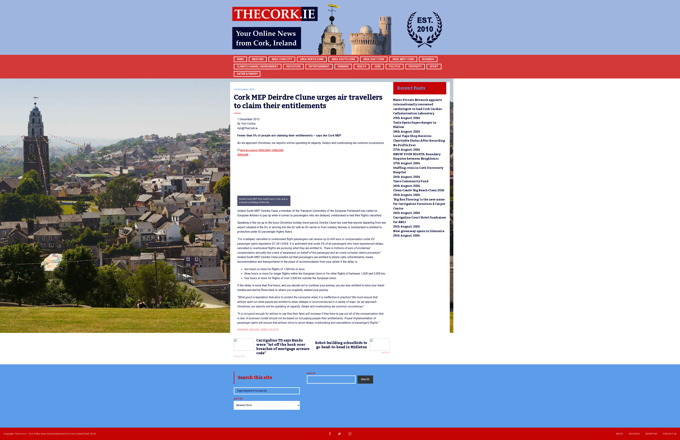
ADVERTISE (651, 434)
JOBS (377, 66)
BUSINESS (428, 59)
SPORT (434, 66)
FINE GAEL (254, 329)
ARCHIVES (634, 434)
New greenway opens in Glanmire (418, 231)
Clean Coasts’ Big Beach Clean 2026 (418, 190)
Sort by (238, 399)
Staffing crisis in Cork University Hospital (418, 170)
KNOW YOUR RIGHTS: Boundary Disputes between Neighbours (417, 156)
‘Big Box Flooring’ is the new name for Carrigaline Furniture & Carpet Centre (419, 204)
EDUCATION (293, 66)
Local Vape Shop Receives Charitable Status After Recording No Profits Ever (419, 140)
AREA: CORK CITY (282, 59)
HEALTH (361, 66)
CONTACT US (669, 434)
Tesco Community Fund (410, 181)
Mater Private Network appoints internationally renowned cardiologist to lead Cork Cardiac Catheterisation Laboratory (417, 106)
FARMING (343, 66)
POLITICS (394, 66)
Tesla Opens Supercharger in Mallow (414, 125)
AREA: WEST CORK (403, 59)
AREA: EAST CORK (373, 59)
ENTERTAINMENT (319, 66)
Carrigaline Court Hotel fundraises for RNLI (419, 220)
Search (311, 373)
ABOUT (619, 434)
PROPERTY (415, 66)
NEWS (264, 329)
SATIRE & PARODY (247, 73)
